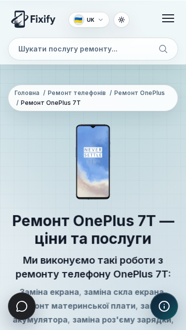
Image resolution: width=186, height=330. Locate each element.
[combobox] (93, 49)
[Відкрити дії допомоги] (164, 306)
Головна (26, 92)
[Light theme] (121, 20)
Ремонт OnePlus (139, 92)
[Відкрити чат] (22, 306)
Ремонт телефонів (77, 92)
